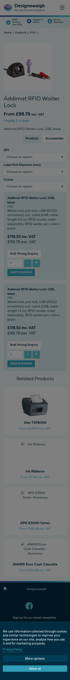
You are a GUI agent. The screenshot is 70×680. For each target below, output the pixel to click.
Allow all (35, 669)
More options (35, 658)
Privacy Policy (12, 649)
